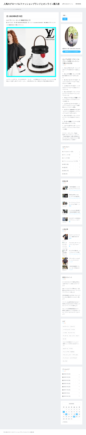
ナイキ (73, 329)
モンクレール (71, 332)
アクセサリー (68, 151)
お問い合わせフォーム (67, 4)
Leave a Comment (39, 22)
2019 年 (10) (66, 396)
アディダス (75, 354)
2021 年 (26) (66, 390)
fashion (72, 351)
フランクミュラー (67, 354)
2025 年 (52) (66, 377)
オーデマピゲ (73, 358)
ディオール (65, 335)
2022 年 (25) (66, 386)
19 (76, 414)
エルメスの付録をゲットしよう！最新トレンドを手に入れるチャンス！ (71, 343)
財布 (66, 170)
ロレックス (72, 335)
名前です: (64, 48)
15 (66, 414)
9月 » (66, 422)
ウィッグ (66, 154)
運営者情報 (78, 4)
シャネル (65, 332)
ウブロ (71, 348)
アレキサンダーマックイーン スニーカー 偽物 (75, 244)
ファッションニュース (70, 161)
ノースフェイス (66, 329)
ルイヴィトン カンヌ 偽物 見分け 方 (18, 20)
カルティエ (65, 348)
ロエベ (77, 335)
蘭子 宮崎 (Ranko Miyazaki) (21, 22)
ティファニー (66, 358)
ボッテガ (65, 361)
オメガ (64, 339)
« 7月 (63, 422)
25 (74, 416)
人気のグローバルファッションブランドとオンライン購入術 (32, 4)
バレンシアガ (66, 351)
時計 (66, 164)
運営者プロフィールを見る (71, 51)
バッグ (31, 22)
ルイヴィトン (20, 25)
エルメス (72, 326)
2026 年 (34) (66, 374)
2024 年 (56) (66, 380)
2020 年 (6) (66, 393)
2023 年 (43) (66, 383)
